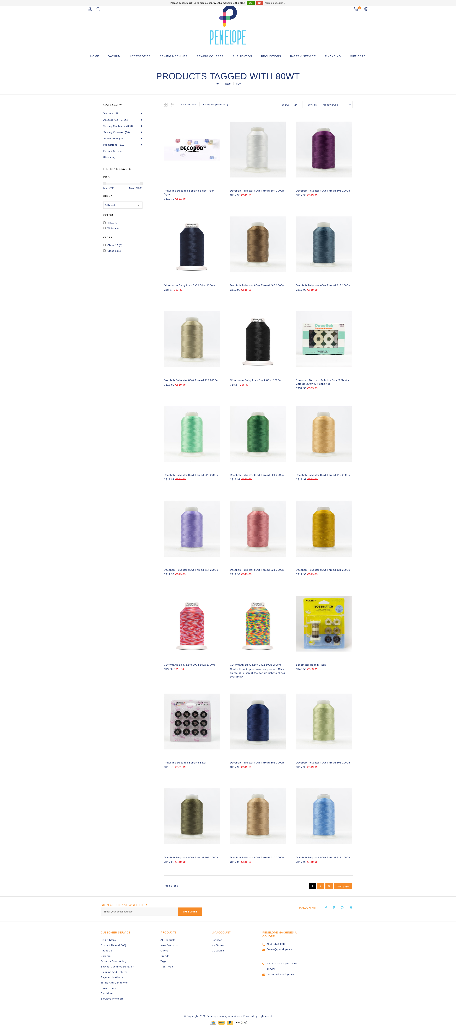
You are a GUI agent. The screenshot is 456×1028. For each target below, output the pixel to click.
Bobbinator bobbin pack (311, 664)
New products (169, 945)
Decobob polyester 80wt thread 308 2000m (323, 190)
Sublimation (242, 56)
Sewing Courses (210, 56)
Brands (164, 955)
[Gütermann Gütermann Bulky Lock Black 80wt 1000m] (258, 339)
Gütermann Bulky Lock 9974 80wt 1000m (189, 664)
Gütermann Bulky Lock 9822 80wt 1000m (255, 664)
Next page (343, 886)
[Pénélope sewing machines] (228, 25)
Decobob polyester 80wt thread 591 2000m (323, 762)
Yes (251, 3)
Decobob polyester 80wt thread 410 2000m (323, 475)
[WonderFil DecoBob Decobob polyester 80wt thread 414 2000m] (258, 816)
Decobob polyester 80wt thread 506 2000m (191, 857)
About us (106, 950)
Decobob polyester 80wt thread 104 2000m (257, 190)
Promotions (271, 56)
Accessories (140, 56)
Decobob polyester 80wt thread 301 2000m (257, 762)
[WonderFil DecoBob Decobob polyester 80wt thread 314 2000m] (192, 528)
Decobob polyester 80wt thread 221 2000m (257, 569)
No (259, 3)
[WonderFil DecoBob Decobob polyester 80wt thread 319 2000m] (324, 816)
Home (94, 56)
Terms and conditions (114, 982)
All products (167, 939)
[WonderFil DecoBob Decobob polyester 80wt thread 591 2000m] (324, 721)
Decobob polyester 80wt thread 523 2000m (191, 475)
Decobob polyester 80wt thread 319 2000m (323, 857)
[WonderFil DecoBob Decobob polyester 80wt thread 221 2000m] (258, 528)
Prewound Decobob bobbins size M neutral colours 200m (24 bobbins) (323, 382)
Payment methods (112, 977)
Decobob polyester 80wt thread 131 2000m (323, 569)
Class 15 (115, 245)
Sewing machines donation (117, 966)
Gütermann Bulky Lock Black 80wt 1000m (256, 380)
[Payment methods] (213, 1022)
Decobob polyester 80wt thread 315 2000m (323, 285)
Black (112, 222)
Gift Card (358, 56)
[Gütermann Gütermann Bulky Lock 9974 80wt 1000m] (192, 623)
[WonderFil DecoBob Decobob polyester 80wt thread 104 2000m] (258, 149)
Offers (164, 950)
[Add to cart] (166, 204)
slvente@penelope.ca (280, 974)
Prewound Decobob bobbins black (185, 762)
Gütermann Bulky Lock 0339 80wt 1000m (189, 285)
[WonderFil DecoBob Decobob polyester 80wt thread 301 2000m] (258, 721)
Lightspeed (265, 1016)
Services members (112, 998)
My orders (217, 945)
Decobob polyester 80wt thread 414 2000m (257, 857)
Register (216, 939)
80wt (239, 83)
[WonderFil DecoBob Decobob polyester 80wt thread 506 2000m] (192, 816)
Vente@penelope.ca (279, 949)
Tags (228, 83)
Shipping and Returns (114, 972)
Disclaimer (107, 993)
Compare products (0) (217, 104)
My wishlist (218, 950)
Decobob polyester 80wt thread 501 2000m (257, 475)
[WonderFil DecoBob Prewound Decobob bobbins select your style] (192, 149)
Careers (106, 955)
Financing (333, 56)
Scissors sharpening (113, 961)
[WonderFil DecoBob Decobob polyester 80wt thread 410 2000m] (324, 434)
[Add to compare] (183, 204)
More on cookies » (275, 3)
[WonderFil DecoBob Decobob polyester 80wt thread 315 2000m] (324, 244)
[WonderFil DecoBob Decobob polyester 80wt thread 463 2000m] (258, 244)
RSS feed (166, 966)
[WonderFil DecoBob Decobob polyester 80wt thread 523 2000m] (192, 434)
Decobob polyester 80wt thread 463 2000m (257, 285)
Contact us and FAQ (113, 945)
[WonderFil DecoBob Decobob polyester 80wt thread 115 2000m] (192, 339)
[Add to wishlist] (175, 205)
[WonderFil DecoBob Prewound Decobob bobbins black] (192, 721)
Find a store (108, 939)
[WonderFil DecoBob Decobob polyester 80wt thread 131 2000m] (324, 528)
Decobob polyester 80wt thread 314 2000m (191, 569)
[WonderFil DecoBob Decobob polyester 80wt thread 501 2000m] (258, 434)
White (113, 228)
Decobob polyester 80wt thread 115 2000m (191, 380)
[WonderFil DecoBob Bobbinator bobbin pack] (324, 623)
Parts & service (303, 56)
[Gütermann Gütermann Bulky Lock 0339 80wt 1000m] (192, 244)
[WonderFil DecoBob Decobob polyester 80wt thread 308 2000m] (324, 149)
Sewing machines (174, 56)
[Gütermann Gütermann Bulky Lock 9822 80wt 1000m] (258, 623)
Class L (114, 250)
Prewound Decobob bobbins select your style (189, 192)
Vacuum (114, 56)
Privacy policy (109, 988)
